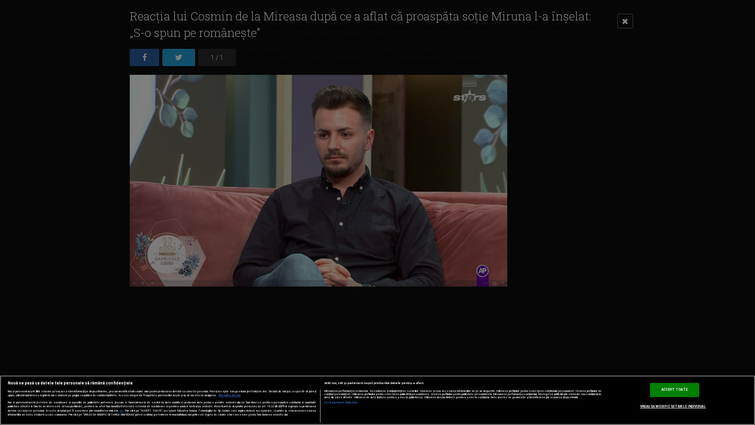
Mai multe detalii (230, 395)
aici (121, 410)
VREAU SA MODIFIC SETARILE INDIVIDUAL (673, 406)
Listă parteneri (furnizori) (341, 402)
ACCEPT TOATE (674, 390)
